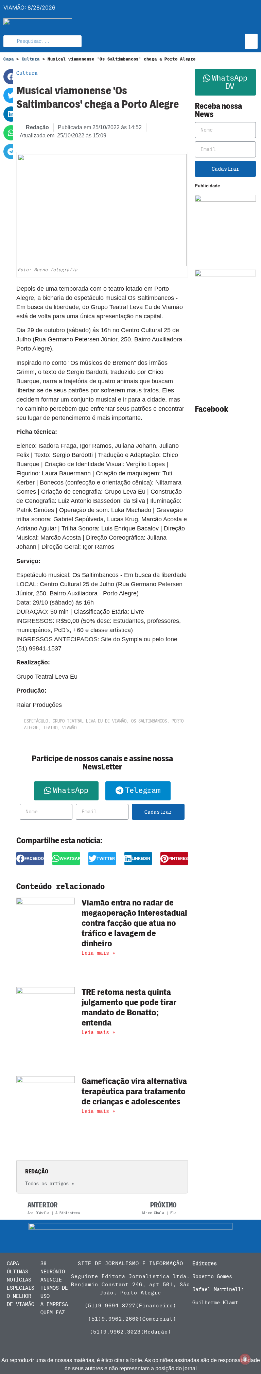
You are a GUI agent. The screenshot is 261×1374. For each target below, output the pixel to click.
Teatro (50, 727)
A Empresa (54, 1304)
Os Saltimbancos (149, 721)
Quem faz (52, 1312)
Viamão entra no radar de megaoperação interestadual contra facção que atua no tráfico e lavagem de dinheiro (134, 923)
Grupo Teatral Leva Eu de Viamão (89, 721)
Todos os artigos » (49, 1183)
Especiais (20, 1288)
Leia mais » (98, 953)
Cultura (31, 59)
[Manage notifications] (245, 1359)
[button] (251, 41)
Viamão (69, 727)
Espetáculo (36, 721)
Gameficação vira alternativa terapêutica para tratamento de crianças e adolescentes (134, 1091)
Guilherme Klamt (215, 1303)
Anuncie (51, 1280)
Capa (8, 59)
